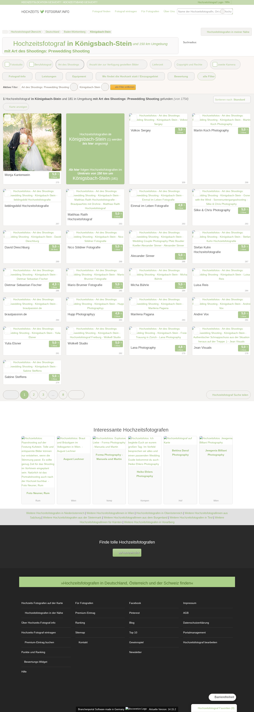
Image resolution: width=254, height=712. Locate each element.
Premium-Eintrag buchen (39, 642)
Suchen (230, 11)
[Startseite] (4, 32)
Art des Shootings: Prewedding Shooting (45, 87)
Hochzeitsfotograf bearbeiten (200, 642)
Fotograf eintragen (126, 11)
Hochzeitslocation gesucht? (41, 2)
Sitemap (80, 632)
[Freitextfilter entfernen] (222, 11)
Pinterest (134, 612)
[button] (11, 394)
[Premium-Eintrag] (227, 432)
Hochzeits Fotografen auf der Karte (42, 603)
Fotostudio (16, 64)
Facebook (135, 603)
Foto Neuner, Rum (38, 493)
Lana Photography (143, 347)
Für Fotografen (150, 11)
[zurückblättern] (12, 142)
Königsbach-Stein (90, 87)
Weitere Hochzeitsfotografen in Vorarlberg (149, 522)
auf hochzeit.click (128, 552)
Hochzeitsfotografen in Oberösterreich (159, 513)
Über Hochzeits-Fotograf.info (38, 622)
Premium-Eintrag (85, 612)
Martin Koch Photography (211, 130)
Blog (131, 622)
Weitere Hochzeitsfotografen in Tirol (191, 517)
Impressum (189, 603)
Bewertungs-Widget (35, 661)
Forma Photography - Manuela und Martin (109, 456)
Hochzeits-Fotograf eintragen (38, 632)
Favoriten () (216, 708)
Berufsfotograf (43, 64)
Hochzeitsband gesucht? (80, 2)
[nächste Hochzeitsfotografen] (76, 394)
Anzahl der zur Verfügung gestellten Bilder (114, 64)
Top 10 (133, 632)
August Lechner (73, 458)
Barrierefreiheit (224, 697)
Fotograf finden (101, 11)
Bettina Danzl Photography (180, 452)
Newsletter (135, 652)
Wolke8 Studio (78, 343)
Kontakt (83, 642)
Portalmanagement (194, 632)
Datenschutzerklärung (196, 622)
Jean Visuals (203, 347)
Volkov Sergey (141, 130)
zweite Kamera (226, 64)
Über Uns (169, 11)
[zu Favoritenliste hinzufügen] (7, 117)
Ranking (80, 622)
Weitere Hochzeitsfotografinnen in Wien (110, 513)
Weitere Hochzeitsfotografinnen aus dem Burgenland (135, 517)
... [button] (53, 395)
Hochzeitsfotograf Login (210, 2)
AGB (186, 612)
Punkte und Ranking (33, 652)
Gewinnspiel (136, 642)
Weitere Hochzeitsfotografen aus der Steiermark (72, 517)
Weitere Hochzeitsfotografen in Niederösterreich (55, 513)
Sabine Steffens (16, 377)
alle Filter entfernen (125, 87)
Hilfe (227, 2)
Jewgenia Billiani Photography (216, 452)
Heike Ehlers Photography (144, 474)
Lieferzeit (157, 64)
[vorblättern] (52, 142)
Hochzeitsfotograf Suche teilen (230, 394)
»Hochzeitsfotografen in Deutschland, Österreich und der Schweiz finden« (127, 583)
